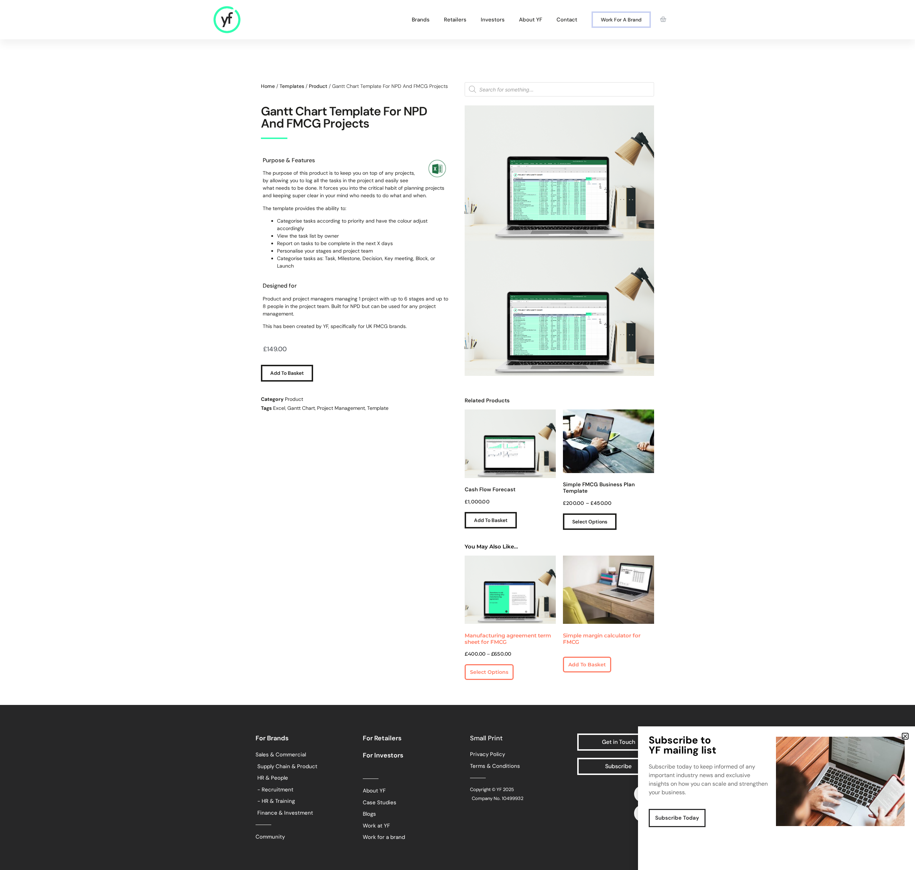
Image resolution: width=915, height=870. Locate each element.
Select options (589, 521)
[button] (905, 736)
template (378, 408)
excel (279, 408)
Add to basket (287, 373)
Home (268, 86)
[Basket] (663, 19)
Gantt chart (301, 408)
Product (318, 86)
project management (341, 408)
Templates (292, 86)
